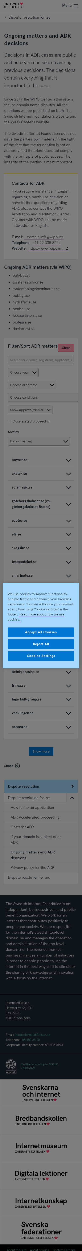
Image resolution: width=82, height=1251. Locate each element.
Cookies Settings (41, 656)
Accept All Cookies (41, 632)
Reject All (41, 644)
